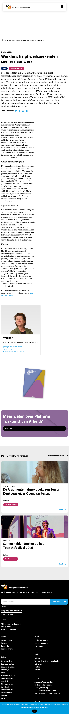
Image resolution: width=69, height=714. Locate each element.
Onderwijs (5, 670)
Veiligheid (5, 687)
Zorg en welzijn (6, 661)
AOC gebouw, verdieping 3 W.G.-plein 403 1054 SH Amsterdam (11, 626)
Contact (37, 667)
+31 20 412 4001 (7, 614)
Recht (3, 698)
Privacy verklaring (41, 688)
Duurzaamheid (6, 693)
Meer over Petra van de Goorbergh (14, 352)
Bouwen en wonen (8, 667)
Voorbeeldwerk (6, 649)
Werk (4, 68)
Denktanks (5, 646)
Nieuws (9, 40)
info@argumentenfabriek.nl (11, 611)
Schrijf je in (56, 602)
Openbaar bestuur (16, 68)
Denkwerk (4, 643)
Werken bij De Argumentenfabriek (46, 661)
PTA (6, 428)
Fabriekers (38, 664)
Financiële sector (7, 678)
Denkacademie (6, 640)
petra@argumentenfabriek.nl (12, 347)
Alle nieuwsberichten (56, 456)
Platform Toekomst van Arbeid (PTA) (35, 79)
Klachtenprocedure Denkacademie (47, 693)
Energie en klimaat (8, 675)
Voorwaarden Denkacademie (45, 691)
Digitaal (4, 696)
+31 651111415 (7, 349)
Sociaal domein (7, 690)
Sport (3, 701)
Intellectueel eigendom (43, 685)
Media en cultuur (7, 684)
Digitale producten (41, 643)
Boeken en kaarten (41, 640)
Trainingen (38, 646)
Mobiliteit (4, 681)
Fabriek (37, 658)
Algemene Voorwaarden (43, 682)
